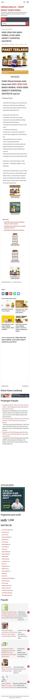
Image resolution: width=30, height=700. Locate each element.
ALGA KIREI (4, 532)
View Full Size (15, 197)
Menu (3, 19)
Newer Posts (5, 386)
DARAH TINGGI (5, 554)
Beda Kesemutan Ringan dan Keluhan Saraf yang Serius (7, 669)
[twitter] (7, 293)
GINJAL (3, 563)
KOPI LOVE (4, 583)
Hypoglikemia (5, 571)
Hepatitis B (4, 568)
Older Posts (25, 386)
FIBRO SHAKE (5, 559)
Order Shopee (17, 282)
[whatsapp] (14, 293)
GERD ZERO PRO (19, 84)
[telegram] (18, 293)
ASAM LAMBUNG (5, 537)
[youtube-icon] (27, 2)
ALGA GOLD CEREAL (6, 529)
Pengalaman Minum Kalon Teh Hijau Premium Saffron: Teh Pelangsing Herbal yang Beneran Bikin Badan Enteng (15, 407)
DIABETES (4, 556)
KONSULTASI (4, 580)
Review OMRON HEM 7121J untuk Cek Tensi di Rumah (7, 685)
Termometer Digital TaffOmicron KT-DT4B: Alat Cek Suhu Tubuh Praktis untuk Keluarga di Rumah (15, 420)
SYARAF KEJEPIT (5, 588)
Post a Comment (23, 44)
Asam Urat (4, 539)
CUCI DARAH (4, 546)
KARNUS (3, 573)
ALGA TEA (4, 534)
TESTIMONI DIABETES (6, 590)
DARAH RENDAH (5, 551)
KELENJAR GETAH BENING (7, 578)
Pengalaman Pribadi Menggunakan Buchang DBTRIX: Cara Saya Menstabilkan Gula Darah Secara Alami (15, 434)
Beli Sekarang (15, 77)
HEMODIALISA (5, 566)
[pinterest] (10, 293)
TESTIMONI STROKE (6, 595)
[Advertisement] (15, 467)
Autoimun (4, 542)
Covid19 (4, 549)
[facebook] (3, 293)
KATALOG (4, 576)
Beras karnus (5, 544)
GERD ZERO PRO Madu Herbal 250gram (14, 230)
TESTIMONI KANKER (6, 593)
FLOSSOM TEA (5, 561)
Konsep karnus (5, 585)
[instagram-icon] (24, 2)
